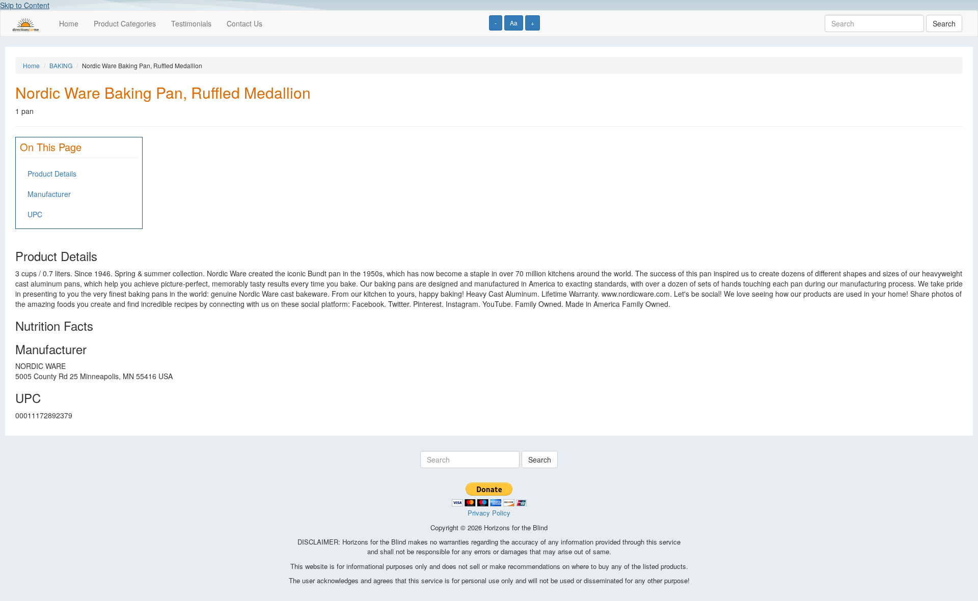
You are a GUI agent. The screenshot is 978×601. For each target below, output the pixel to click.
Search (944, 23)
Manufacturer (49, 194)
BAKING (60, 65)
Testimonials (191, 23)
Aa (514, 22)
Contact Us (244, 23)
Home (68, 23)
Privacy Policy (489, 513)
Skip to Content (24, 5)
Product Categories (125, 23)
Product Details (52, 173)
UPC (35, 214)
